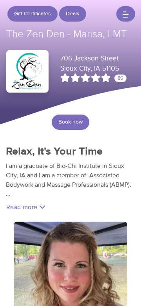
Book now (70, 122)
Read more (22, 207)
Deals (73, 13)
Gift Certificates (32, 13)
